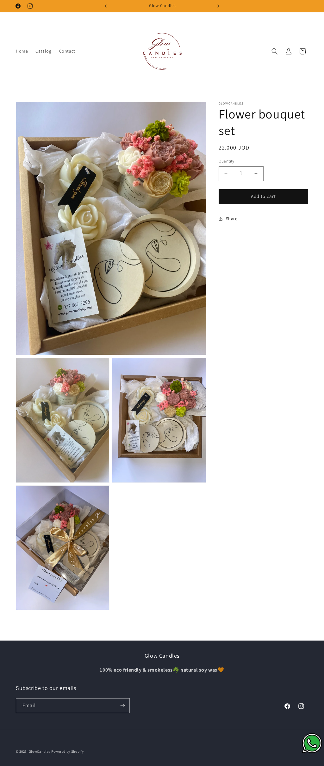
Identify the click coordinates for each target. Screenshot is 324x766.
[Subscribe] (122, 705)
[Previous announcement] (106, 6)
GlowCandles (40, 751)
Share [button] (232, 218)
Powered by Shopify (67, 751)
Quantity (226, 161)
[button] (275, 51)
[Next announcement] (218, 6)
